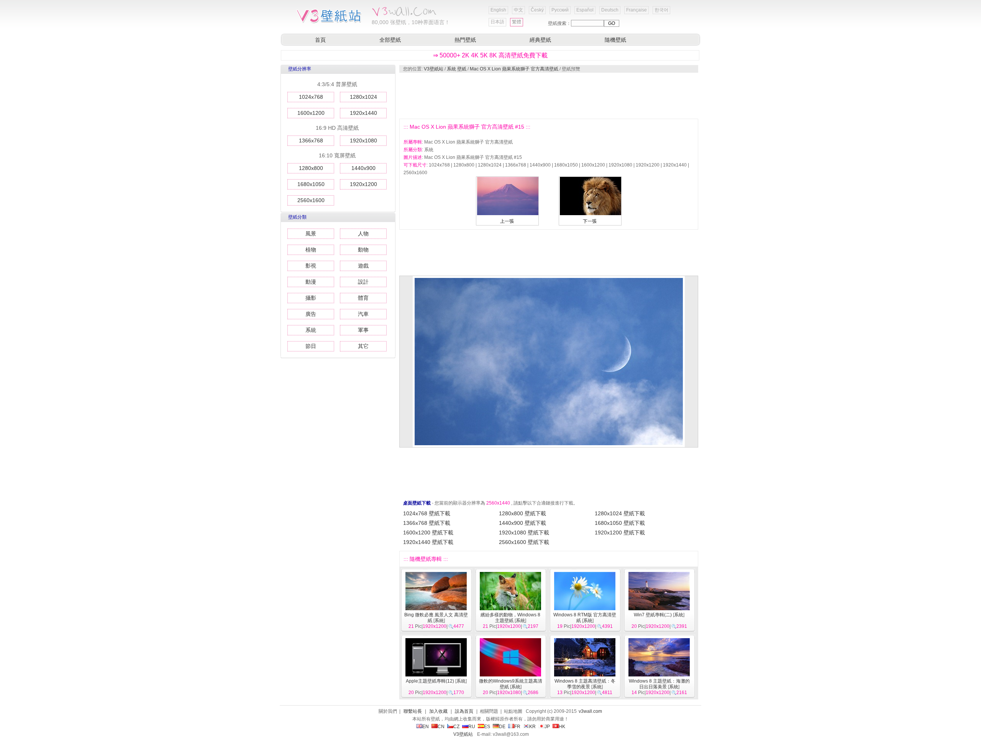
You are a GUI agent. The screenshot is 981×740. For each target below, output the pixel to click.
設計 (363, 282)
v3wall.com (590, 711)
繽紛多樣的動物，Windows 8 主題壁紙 (510, 617)
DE (502, 726)
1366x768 (311, 140)
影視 (310, 266)
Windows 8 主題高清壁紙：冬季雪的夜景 (584, 683)
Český (537, 10)
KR (532, 726)
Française (636, 10)
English (498, 10)
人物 (363, 233)
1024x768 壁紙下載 (426, 513)
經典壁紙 (540, 40)
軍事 (363, 330)
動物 (363, 250)
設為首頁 (464, 711)
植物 (310, 250)
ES (487, 726)
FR (517, 726)
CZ (456, 726)
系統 (310, 330)
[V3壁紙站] (330, 22)
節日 (310, 346)
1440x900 (363, 168)
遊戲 (363, 266)
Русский (560, 10)
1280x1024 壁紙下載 (620, 513)
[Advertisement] (548, 95)
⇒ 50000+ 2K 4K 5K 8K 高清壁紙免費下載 (490, 55)
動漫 (310, 282)
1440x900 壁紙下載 (522, 523)
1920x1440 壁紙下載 (428, 542)
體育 (363, 298)
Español (585, 10)
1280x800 (311, 168)
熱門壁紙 (465, 40)
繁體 (516, 22)
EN (425, 726)
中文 (518, 10)
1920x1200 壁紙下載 (620, 532)
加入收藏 (438, 711)
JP (547, 726)
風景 (310, 233)
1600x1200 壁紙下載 (428, 532)
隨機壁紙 (615, 40)
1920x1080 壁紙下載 (524, 532)
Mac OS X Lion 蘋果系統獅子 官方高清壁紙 (514, 69)
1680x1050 (311, 184)
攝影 (310, 298)
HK (562, 726)
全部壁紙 (390, 40)
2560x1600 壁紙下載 (524, 542)
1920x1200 (363, 184)
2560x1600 (311, 200)
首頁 (320, 40)
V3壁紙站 (433, 69)
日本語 (497, 22)
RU (471, 726)
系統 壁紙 (456, 69)
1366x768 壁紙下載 (426, 523)
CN (441, 726)
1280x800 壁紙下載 (522, 513)
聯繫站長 (413, 711)
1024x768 (311, 97)
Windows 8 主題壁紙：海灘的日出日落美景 (659, 683)
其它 (363, 346)
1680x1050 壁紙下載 (620, 523)
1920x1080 (363, 140)
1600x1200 (311, 113)
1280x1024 (363, 97)
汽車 (363, 314)
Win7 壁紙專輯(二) (653, 614)
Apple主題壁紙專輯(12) (430, 681)
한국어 (661, 10)
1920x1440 (363, 113)
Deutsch (609, 10)
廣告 (310, 314)
